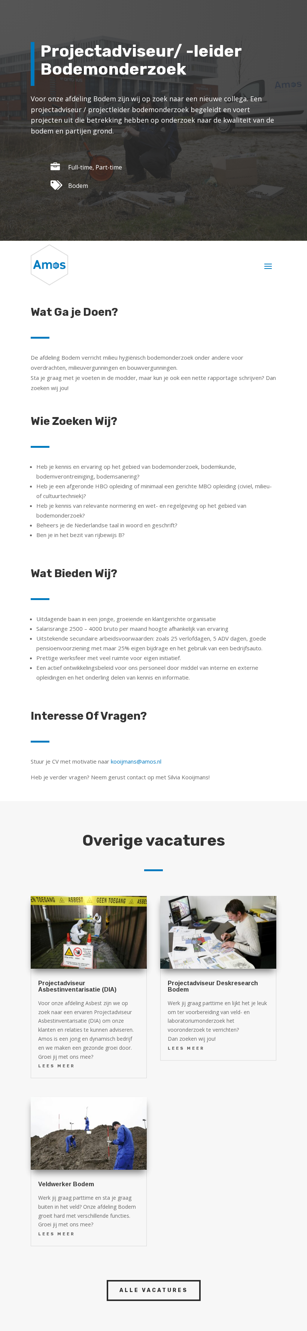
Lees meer (56, 1066)
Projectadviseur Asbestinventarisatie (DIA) (77, 986)
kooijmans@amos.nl (136, 761)
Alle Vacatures (153, 1290)
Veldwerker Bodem (66, 1184)
